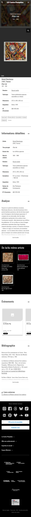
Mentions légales (6, 510)
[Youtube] (26, 416)
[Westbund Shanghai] (22, 482)
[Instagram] (4, 409)
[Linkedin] (4, 416)
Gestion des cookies (15, 512)
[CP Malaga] (20, 473)
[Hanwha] (15, 491)
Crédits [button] (2, 75)
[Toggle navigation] (28, 2)
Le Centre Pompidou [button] (7, 437)
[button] (15, 133)
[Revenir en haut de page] (27, 513)
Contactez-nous (15, 427)
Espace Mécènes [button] (6, 450)
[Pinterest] (10, 416)
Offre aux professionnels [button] (8, 441)
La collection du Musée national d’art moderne (14, 394)
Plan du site (12, 510)
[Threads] (15, 409)
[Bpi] (10, 464)
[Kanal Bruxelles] (10, 482)
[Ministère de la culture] (15, 502)
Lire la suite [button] (15, 237)
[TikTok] (26, 409)
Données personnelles (23, 510)
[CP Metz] (11, 473)
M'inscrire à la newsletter (15, 422)
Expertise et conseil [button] (7, 445)
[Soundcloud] (21, 416)
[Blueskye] (21, 409)
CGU (17, 510)
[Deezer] (15, 416)
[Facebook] (10, 409)
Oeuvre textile (15, 90)
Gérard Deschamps (7, 79)
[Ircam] (22, 464)
